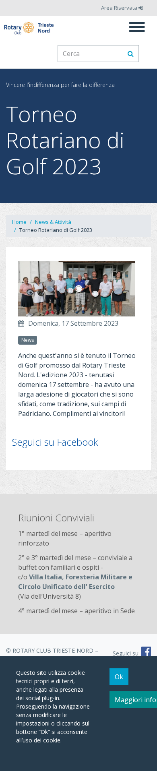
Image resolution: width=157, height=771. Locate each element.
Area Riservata (119, 7)
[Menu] (137, 28)
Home (19, 221)
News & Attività (53, 221)
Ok (119, 676)
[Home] (29, 28)
